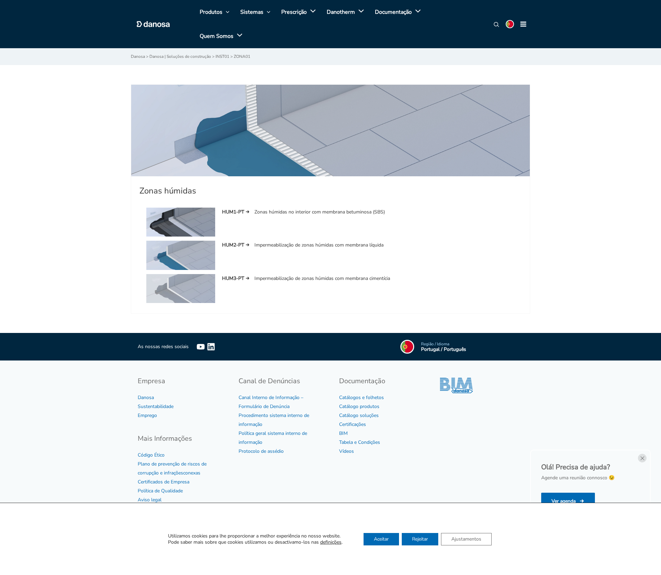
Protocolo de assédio (261, 451)
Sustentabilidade (156, 406)
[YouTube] (201, 347)
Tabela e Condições (359, 442)
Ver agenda (564, 501)
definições (331, 542)
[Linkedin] (211, 347)
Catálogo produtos (359, 406)
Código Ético (151, 455)
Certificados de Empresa (163, 482)
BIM (343, 433)
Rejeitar (420, 539)
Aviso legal (149, 499)
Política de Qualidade (160, 491)
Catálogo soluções (359, 415)
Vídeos (346, 451)
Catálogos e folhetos (361, 397)
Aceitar (381, 539)
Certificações (352, 424)
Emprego (147, 415)
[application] (311, 12)
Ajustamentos (466, 539)
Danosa (146, 397)
